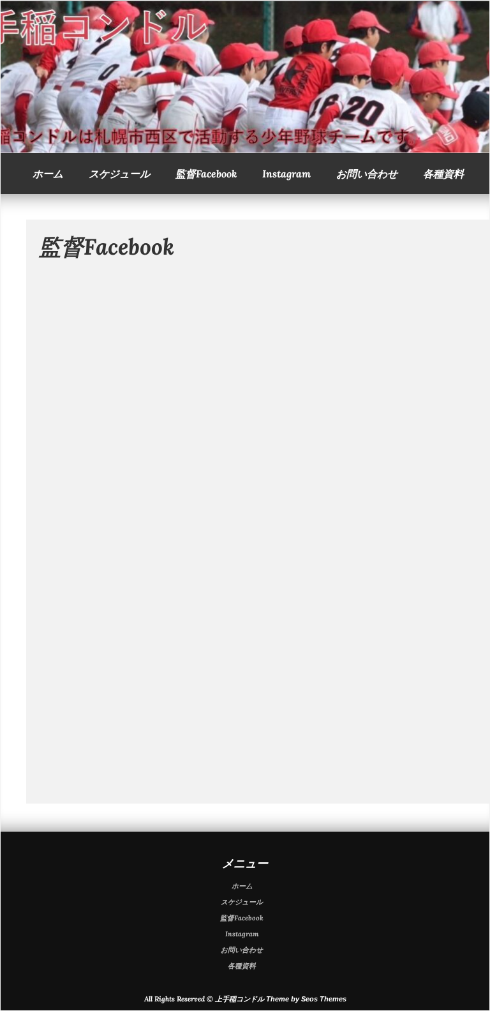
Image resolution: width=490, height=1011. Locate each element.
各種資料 (443, 173)
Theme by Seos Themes (306, 999)
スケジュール (119, 173)
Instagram (286, 173)
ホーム (48, 173)
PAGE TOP (467, 967)
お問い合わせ (366, 173)
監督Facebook (206, 173)
